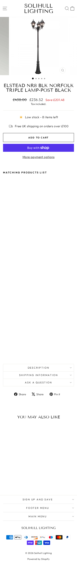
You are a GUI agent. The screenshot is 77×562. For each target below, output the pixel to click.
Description (38, 367)
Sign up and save (38, 499)
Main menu (37, 516)
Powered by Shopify (38, 558)
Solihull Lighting (38, 8)
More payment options (39, 157)
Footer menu (37, 508)
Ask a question (38, 382)
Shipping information (38, 375)
